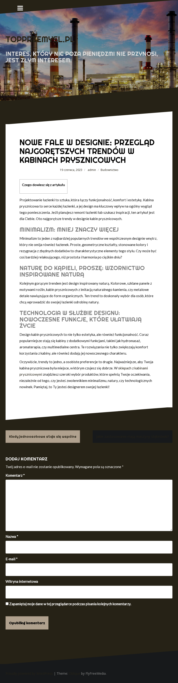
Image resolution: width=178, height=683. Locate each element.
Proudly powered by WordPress (29, 673)
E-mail (12, 559)
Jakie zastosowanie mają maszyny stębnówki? (132, 436)
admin (92, 170)
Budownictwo (109, 170)
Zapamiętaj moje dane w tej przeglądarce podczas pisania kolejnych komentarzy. (70, 604)
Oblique (74, 673)
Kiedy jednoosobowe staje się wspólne (42, 436)
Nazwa (12, 536)
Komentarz (15, 475)
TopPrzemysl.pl (40, 39)
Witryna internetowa (22, 581)
